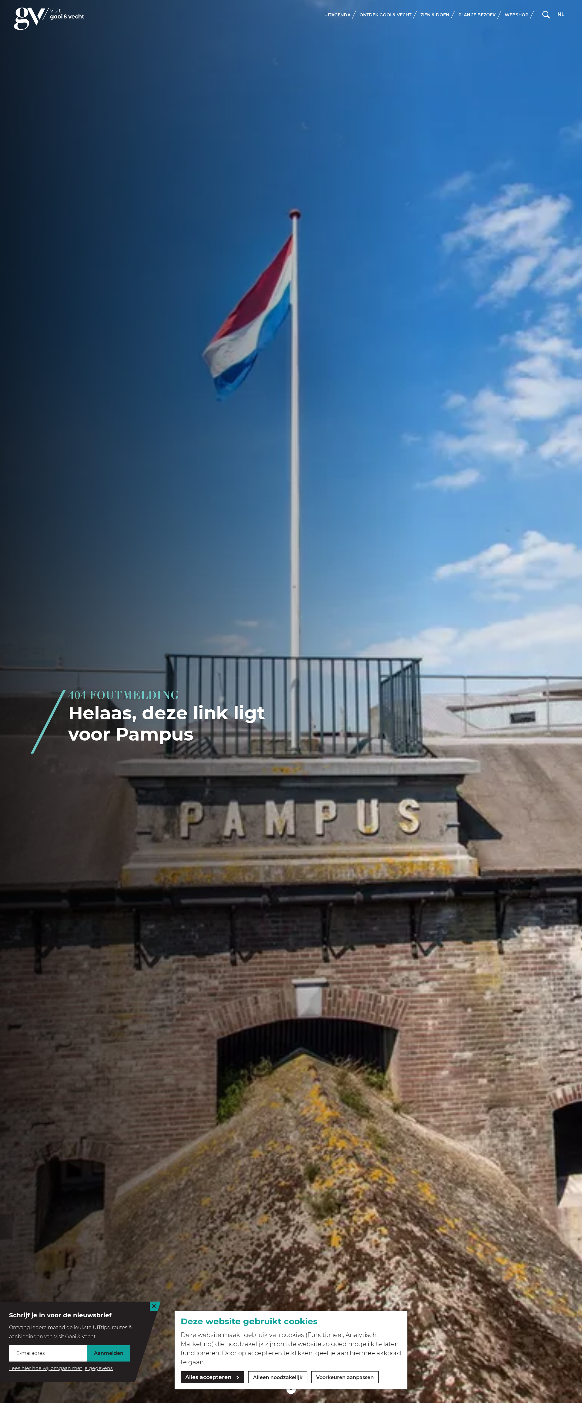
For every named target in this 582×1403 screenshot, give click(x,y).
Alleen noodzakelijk (278, 1377)
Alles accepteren (208, 1377)
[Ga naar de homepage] (49, 18)
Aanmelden (108, 1353)
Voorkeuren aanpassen (345, 1377)
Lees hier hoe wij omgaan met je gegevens (61, 1368)
